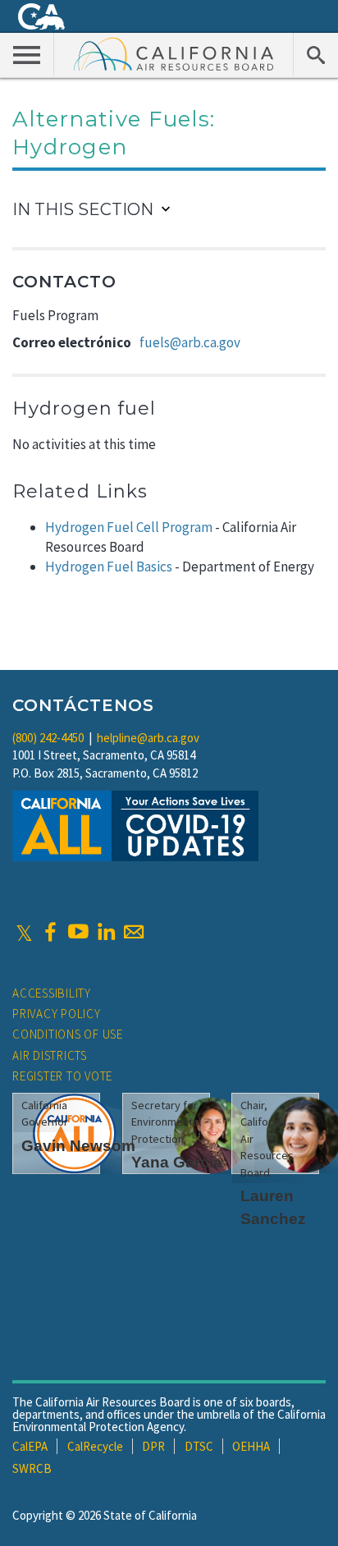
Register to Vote (62, 1076)
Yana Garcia (176, 1162)
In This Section (82, 209)
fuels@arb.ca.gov (189, 342)
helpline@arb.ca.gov (148, 737)
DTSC (199, 1446)
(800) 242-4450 (48, 737)
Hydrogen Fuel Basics (108, 566)
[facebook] (50, 932)
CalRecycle (95, 1446)
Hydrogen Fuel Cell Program (128, 527)
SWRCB (32, 1468)
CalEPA (30, 1446)
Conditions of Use (67, 1034)
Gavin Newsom (78, 1145)
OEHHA (251, 1446)
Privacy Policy (56, 1013)
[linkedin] (105, 932)
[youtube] (78, 932)
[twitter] (24, 932)
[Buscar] (315, 54)
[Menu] (27, 54)
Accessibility (51, 993)
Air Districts (49, 1055)
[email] (133, 932)
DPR (153, 1446)
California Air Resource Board (173, 53)
